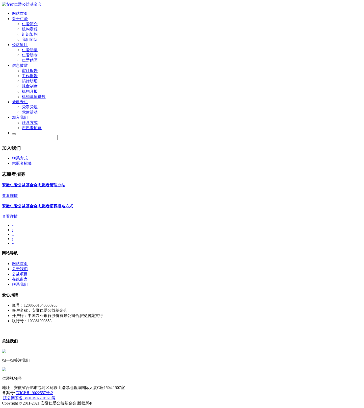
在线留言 (20, 279)
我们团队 (30, 39)
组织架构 (30, 34)
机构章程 (30, 29)
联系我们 (20, 284)
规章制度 (30, 86)
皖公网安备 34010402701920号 (29, 398)
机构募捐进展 (34, 97)
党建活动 (30, 112)
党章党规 (30, 107)
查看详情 (10, 195)
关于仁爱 (20, 19)
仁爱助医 (30, 60)
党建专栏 (20, 102)
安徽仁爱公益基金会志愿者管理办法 (33, 185)
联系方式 (30, 122)
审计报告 (30, 71)
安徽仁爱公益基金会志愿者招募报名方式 (37, 206)
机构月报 (30, 91)
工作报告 (30, 76)
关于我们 (20, 269)
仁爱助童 (30, 50)
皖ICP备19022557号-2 (34, 393)
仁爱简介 (30, 24)
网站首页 (20, 13)
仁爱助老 (30, 55)
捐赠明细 (30, 81)
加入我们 (20, 117)
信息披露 (20, 65)
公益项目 (20, 45)
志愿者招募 (32, 128)
